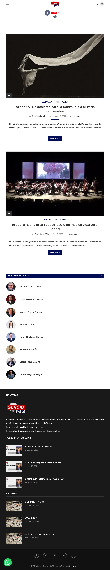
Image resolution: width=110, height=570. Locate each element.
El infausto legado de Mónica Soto (43, 462)
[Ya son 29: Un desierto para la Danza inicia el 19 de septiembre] (55, 66)
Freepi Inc (75, 566)
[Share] (9, 95)
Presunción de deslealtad (38, 446)
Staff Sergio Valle (39, 116)
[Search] (97, 4)
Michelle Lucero (28, 324)
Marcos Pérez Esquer (31, 312)
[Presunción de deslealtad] (14, 450)
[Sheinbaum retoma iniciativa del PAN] (14, 482)
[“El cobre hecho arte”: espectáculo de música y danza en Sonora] (55, 183)
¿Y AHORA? (31, 518)
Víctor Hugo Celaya (30, 362)
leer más (54, 138)
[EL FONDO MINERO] (14, 506)
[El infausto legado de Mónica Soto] (14, 466)
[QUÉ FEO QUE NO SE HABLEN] (14, 538)
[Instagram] (55, 555)
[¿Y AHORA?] (14, 522)
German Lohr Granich (31, 286)
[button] (8, 562)
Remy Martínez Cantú (31, 337)
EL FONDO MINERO (34, 502)
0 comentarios (75, 116)
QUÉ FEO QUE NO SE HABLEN (40, 534)
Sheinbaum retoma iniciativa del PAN (44, 479)
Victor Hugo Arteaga (31, 374)
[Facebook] (36, 555)
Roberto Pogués (28, 349)
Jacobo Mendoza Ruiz (31, 299)
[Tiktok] (73, 555)
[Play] (47, 12)
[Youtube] (64, 555)
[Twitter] (45, 555)
